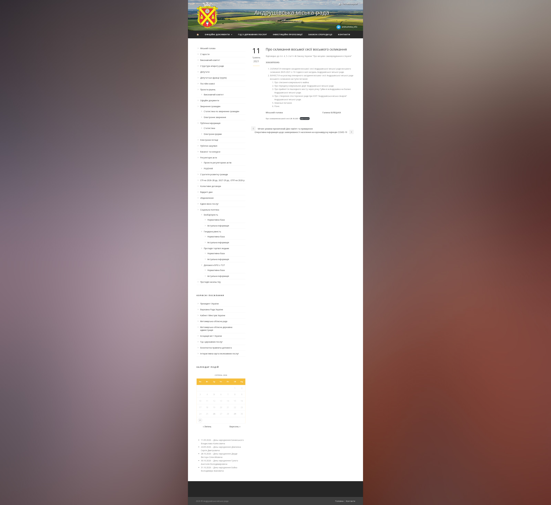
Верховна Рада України (211, 309)
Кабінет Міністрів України (212, 315)
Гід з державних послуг (252, 34)
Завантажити (305, 118)
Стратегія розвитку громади (214, 174)
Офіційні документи (217, 34)
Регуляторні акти (208, 157)
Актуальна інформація (218, 225)
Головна (339, 501)
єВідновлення (207, 198)
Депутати (204, 72)
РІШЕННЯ (208, 168)
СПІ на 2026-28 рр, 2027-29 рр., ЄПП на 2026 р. (222, 180)
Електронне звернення (215, 117)
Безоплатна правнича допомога (216, 347)
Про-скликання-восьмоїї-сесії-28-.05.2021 (282, 118)
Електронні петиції (209, 140)
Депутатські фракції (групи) (213, 77)
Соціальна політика (209, 209)
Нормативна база (216, 219)
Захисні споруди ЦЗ (320, 34)
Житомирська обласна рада (213, 321)
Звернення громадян (210, 106)
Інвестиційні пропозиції (287, 34)
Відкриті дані (206, 192)
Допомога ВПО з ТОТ (214, 265)
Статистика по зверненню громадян (221, 111)
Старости (204, 54)
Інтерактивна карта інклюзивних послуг (219, 353)
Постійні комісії (207, 83)
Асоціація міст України (211, 336)
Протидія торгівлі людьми (216, 248)
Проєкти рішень (208, 89)
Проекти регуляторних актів (217, 162)
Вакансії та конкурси (210, 151)
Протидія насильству (210, 282)
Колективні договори (210, 186)
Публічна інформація (210, 123)
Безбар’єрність (211, 214)
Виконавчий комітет (210, 60)
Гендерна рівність (212, 231)
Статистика (209, 128)
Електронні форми (213, 134)
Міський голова (207, 48)
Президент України (209, 303)
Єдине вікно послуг (209, 203)
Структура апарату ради (212, 66)
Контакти (344, 34)
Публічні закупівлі (208, 145)
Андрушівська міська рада (291, 12)
